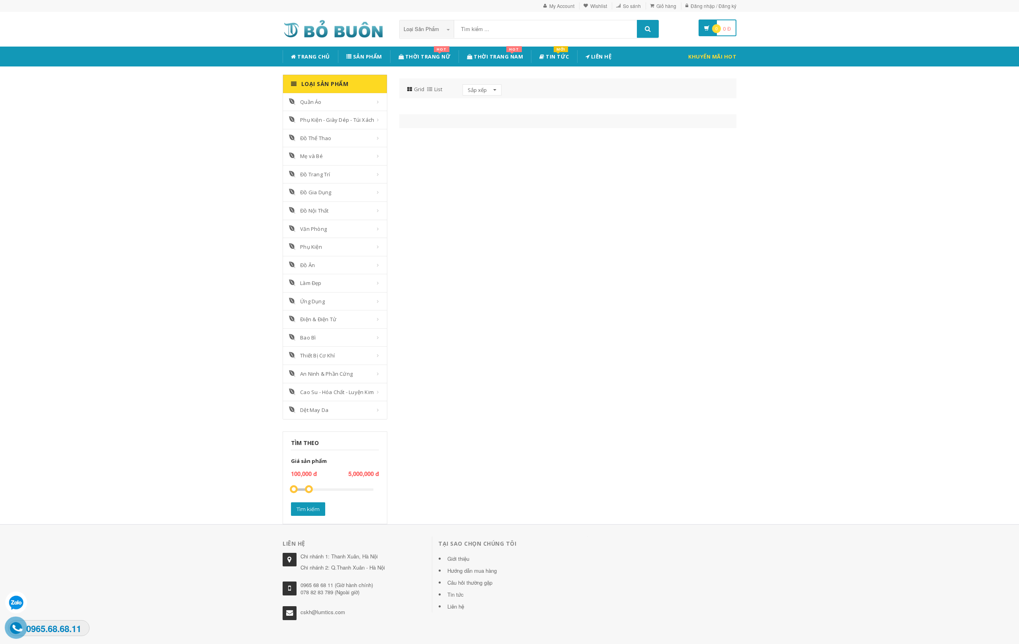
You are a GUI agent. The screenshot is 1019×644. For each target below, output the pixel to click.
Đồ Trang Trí (315, 174)
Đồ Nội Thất (314, 210)
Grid (419, 89)
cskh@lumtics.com (323, 612)
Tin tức (557, 55)
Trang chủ (313, 56)
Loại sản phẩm (422, 29)
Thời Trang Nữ (427, 55)
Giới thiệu (458, 558)
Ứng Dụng (312, 301)
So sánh (632, 5)
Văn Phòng (313, 228)
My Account (561, 5)
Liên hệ (600, 56)
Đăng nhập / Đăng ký (713, 5)
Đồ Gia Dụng (315, 192)
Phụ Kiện (311, 246)
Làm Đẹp (310, 283)
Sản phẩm (366, 56)
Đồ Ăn (307, 265)
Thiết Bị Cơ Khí (317, 355)
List (438, 89)
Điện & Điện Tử (318, 319)
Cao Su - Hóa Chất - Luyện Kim (337, 392)
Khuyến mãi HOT (712, 56)
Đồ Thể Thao (315, 138)
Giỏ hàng (666, 5)
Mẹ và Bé (311, 156)
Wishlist (598, 5)
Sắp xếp (478, 90)
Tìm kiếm (308, 509)
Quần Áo (310, 101)
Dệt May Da (314, 410)
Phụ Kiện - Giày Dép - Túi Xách (337, 119)
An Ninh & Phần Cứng (326, 373)
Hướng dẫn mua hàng (472, 570)
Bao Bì (308, 337)
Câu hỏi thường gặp (469, 582)
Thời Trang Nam (497, 55)
